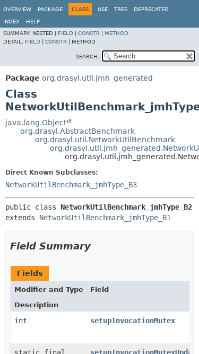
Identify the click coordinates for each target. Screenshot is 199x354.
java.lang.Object (35, 122)
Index (11, 21)
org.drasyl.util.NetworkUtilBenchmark (105, 139)
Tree (120, 9)
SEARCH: (87, 56)
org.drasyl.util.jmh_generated (97, 78)
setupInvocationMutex (132, 320)
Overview (17, 9)
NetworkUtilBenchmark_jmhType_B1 (105, 217)
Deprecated (151, 9)
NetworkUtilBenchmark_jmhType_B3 (71, 184)
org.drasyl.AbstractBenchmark (77, 131)
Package (50, 9)
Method (116, 33)
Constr (89, 33)
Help (33, 21)
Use (103, 9)
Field (65, 33)
